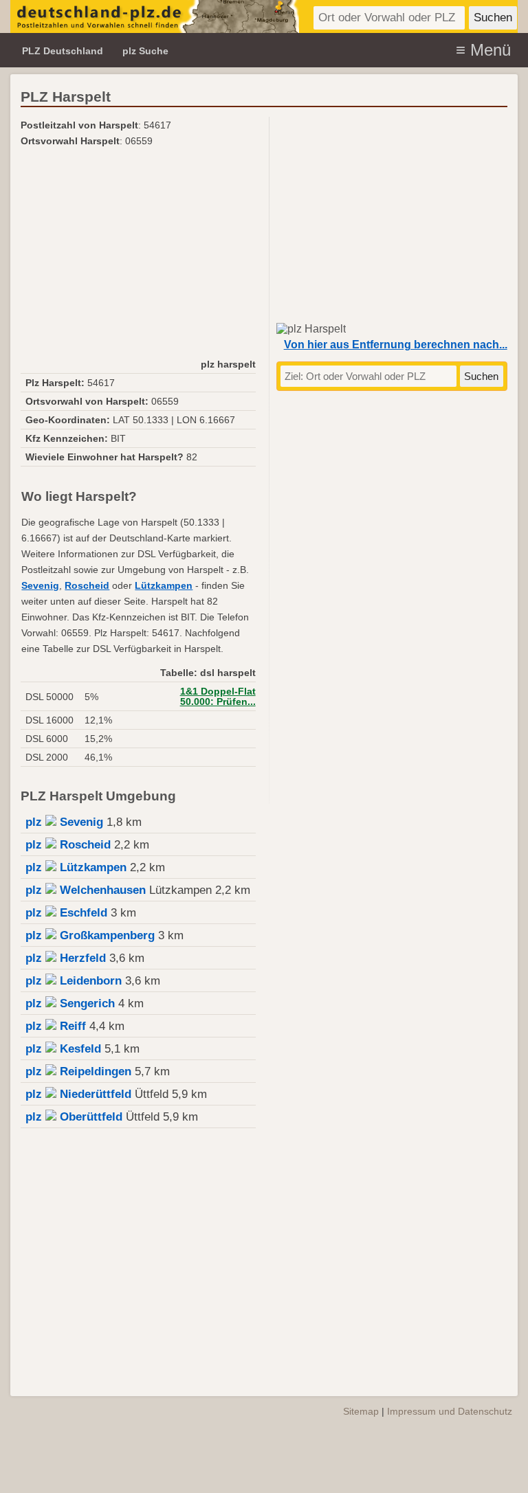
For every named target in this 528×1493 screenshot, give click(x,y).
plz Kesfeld (63, 1048)
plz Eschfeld (66, 912)
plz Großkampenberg (90, 935)
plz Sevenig (64, 822)
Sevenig (40, 586)
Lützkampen (163, 586)
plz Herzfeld (65, 958)
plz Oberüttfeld (73, 1116)
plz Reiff (55, 1026)
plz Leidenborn (73, 980)
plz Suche (145, 50)
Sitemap (361, 1411)
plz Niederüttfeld (78, 1094)
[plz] (154, 16)
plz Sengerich (70, 1003)
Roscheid (87, 586)
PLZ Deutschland (62, 50)
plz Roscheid (68, 844)
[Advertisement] (138, 252)
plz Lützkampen (75, 867)
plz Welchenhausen (85, 890)
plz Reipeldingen (78, 1071)
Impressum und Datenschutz (449, 1411)
